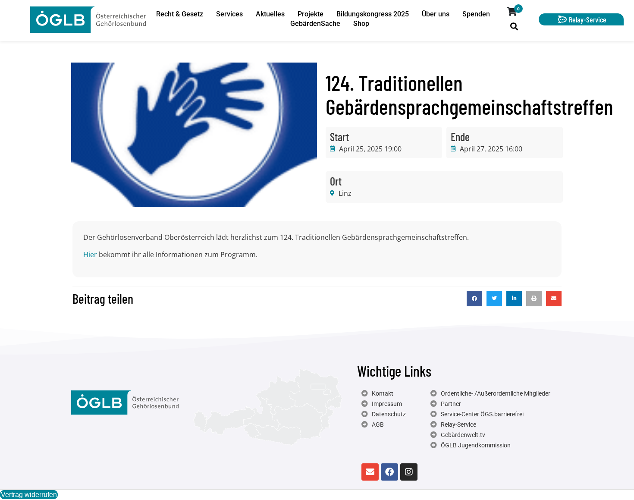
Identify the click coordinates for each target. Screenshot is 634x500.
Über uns (435, 14)
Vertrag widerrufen (29, 494)
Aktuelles (270, 14)
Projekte (310, 14)
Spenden (476, 14)
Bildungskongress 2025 (372, 14)
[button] (474, 298)
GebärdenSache (315, 23)
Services (229, 14)
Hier (90, 254)
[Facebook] (389, 472)
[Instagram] (408, 472)
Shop (361, 23)
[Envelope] (370, 472)
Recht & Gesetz (179, 14)
